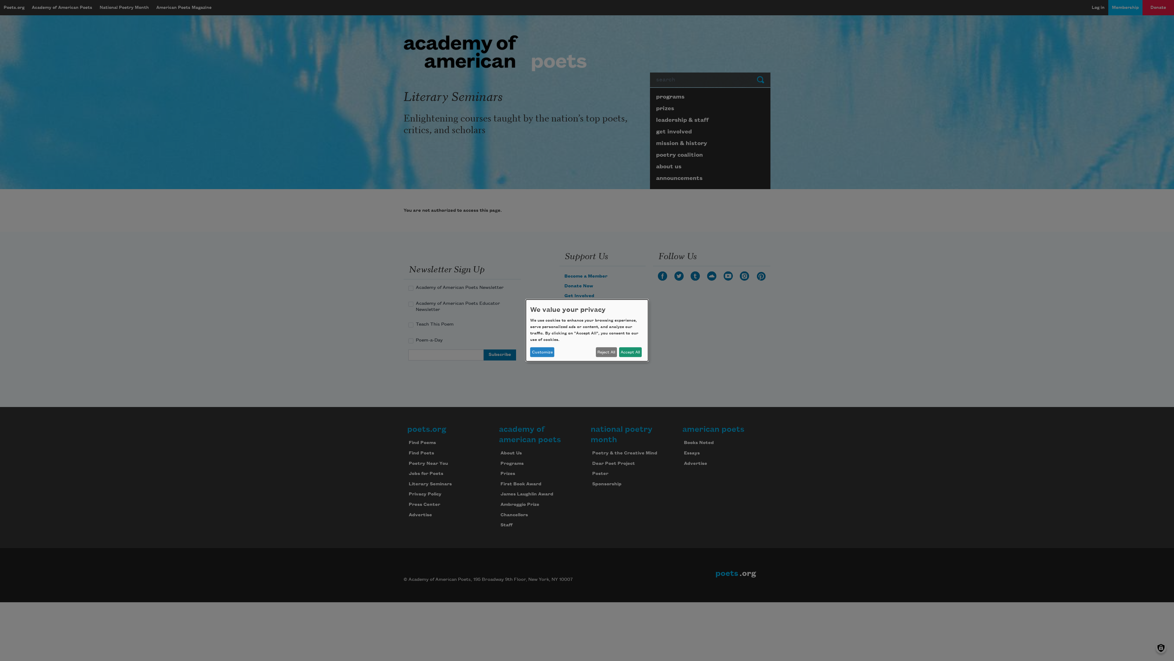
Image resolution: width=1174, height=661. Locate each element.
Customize (542, 352)
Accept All (630, 352)
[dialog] (587, 330)
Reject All (606, 352)
